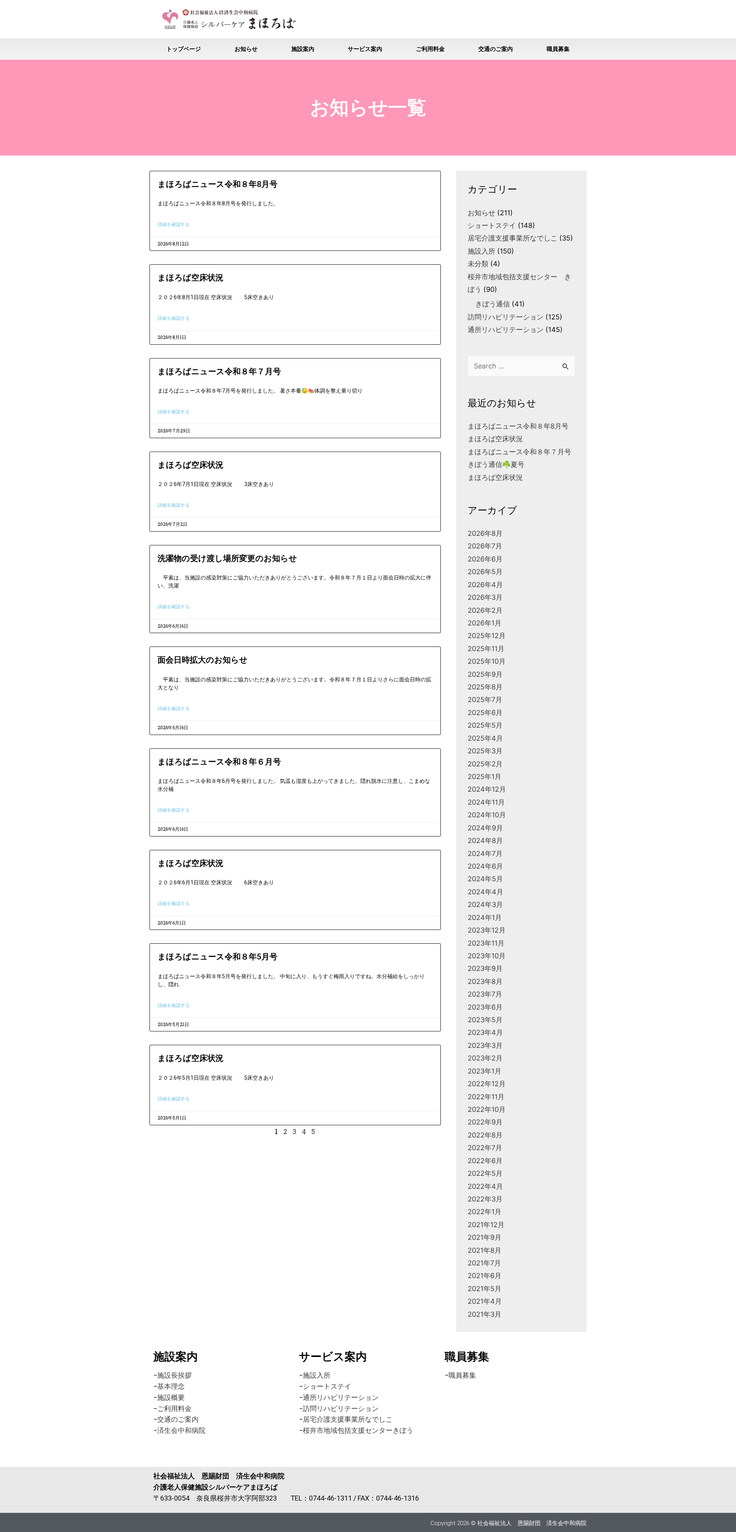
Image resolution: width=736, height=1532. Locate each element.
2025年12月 (487, 636)
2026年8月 (485, 533)
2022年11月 (486, 1097)
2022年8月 (485, 1135)
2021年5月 (484, 1289)
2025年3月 (485, 751)
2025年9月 (485, 674)
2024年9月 (485, 828)
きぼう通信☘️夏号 (496, 464)
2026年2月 (485, 610)
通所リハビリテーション (506, 330)
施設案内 (302, 49)
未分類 (478, 264)
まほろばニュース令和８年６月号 (219, 761)
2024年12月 (487, 789)
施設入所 (481, 251)
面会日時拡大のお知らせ (203, 660)
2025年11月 (486, 649)
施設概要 (171, 1397)
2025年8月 (485, 687)
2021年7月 (484, 1263)
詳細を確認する (174, 224)
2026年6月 (485, 559)
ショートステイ (492, 225)
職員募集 (558, 49)
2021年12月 (486, 1225)
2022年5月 (485, 1173)
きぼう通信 (492, 304)
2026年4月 (485, 585)
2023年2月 (485, 1058)
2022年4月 (485, 1186)
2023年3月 (485, 1045)
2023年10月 (487, 956)
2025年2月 (485, 764)
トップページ (183, 49)
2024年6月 (485, 866)
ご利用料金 (430, 49)
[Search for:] (521, 366)
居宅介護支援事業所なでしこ (512, 238)
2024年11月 (486, 802)
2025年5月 (485, 725)
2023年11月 (486, 943)
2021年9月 (484, 1237)
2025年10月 (487, 661)
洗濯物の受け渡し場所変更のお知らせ (227, 558)
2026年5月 (485, 572)
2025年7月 (485, 700)
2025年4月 (485, 738)
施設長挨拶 (174, 1375)
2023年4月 (485, 1032)
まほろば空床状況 (190, 277)
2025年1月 (484, 777)
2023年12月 (487, 930)
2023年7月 (485, 994)
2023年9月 (485, 968)
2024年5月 (485, 879)
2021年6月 (484, 1276)
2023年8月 (485, 981)
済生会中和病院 (181, 1430)
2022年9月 (485, 1122)
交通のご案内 (495, 49)
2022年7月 (485, 1148)
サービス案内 (365, 49)
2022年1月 (484, 1212)
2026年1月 (484, 623)
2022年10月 (487, 1109)
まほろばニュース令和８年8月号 (218, 184)
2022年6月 (485, 1161)
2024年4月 (485, 892)
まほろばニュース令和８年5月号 (218, 956)
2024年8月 (485, 840)
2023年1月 (484, 1071)
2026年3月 (485, 597)
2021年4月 (485, 1301)
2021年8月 (484, 1250)
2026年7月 (485, 546)
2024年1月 (485, 917)
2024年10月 (487, 815)
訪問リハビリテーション (506, 317)
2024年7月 (485, 853)
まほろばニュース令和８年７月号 (219, 371)
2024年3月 (485, 904)
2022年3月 (485, 1199)
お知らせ (246, 49)
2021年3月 (484, 1314)
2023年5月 (485, 1020)
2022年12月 (487, 1084)
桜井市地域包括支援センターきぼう (358, 1430)
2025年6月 (485, 713)
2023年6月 (485, 1007)
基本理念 (171, 1386)
